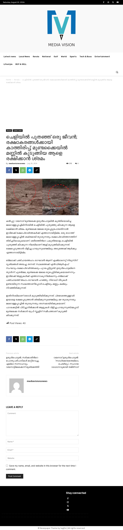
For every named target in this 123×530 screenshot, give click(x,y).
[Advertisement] (61, 107)
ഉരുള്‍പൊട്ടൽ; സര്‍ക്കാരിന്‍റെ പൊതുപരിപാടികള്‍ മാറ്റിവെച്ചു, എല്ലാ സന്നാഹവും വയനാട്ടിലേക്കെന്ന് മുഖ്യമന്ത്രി (22, 362)
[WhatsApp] (23, 170)
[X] (113, 2)
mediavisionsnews (17, 163)
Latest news (18, 130)
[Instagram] (108, 2)
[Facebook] (103, 2)
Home (8, 79)
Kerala (17, 79)
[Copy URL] (37, 170)
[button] (117, 72)
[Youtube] (117, 2)
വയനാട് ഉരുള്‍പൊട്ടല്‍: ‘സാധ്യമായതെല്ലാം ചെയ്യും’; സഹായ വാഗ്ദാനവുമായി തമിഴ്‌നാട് (65, 362)
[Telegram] (30, 170)
